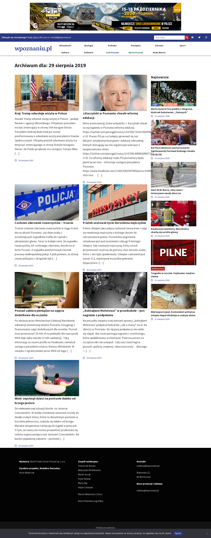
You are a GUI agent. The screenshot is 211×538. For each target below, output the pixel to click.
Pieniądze (136, 45)
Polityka (112, 45)
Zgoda (178, 533)
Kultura (65, 52)
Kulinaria (88, 52)
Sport (183, 45)
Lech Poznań (112, 52)
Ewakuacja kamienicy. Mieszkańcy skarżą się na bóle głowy (170, 230)
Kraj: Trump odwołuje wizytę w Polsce (41, 113)
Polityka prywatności (105, 527)
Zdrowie (159, 45)
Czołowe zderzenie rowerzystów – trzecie (44, 223)
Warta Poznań (136, 52)
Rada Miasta (159, 52)
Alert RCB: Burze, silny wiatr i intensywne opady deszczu (167, 191)
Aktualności (65, 45)
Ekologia (88, 45)
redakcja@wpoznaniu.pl (148, 465)
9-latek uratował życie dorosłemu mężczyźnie (114, 223)
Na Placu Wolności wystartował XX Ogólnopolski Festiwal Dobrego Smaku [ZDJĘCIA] (173, 151)
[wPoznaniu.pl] (33, 48)
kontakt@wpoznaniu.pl (61, 37)
